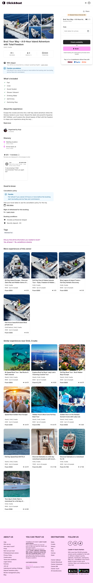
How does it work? (9, 546)
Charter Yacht (55, 568)
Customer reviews (31, 562)
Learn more (10, 212)
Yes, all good (8, 242)
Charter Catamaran (56, 564)
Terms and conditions (10, 559)
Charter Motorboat (56, 562)
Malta (52, 542)
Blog (5, 575)
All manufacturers (56, 571)
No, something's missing (23, 242)
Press (5, 548)
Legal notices (8, 561)
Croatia (53, 544)
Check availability (77, 42)
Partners (6, 564)
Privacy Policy (8, 555)
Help (5, 542)
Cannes (53, 553)
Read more (7, 123)
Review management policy (12, 572)
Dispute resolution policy (11, 570)
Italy (52, 548)
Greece (53, 546)
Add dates (10, 205)
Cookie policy (8, 557)
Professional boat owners (11, 553)
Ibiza (52, 551)
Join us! (6, 566)
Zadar (52, 555)
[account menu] (89, 3)
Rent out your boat (9, 551)
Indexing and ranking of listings (13, 568)
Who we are (7, 544)
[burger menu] (86, 3)
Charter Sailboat (56, 560)
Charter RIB (54, 566)
